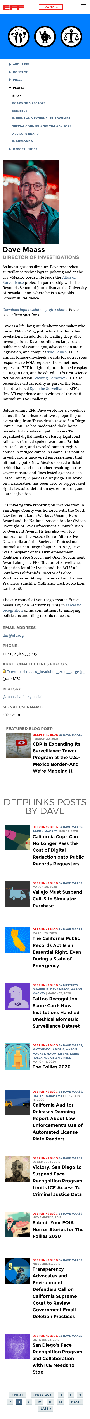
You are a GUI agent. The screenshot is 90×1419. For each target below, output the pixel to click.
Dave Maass (72, 734)
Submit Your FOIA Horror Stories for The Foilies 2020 (58, 1229)
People (19, 88)
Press (17, 80)
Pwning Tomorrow (51, 378)
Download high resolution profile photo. (35, 309)
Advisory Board (25, 133)
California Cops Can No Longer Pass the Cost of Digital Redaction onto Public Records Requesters (58, 850)
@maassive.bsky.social (22, 696)
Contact (20, 72)
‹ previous (42, 1395)
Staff (16, 95)
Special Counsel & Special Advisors (41, 126)
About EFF (21, 64)
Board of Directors (28, 103)
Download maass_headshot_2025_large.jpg (46, 671)
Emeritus (19, 110)
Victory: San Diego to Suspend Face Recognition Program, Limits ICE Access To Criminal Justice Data (58, 1180)
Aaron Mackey (45, 831)
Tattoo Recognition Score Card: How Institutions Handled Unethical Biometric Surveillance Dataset (56, 1012)
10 (39, 1402)
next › (76, 1402)
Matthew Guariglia (48, 1049)
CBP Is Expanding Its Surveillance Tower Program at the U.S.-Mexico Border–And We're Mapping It (56, 757)
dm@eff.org (13, 635)
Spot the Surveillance (48, 388)
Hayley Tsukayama (47, 1096)
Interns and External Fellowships (41, 118)
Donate (51, 6)
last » (46, 1409)
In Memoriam (22, 141)
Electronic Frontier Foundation (14, 7)
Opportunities (25, 149)
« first (17, 1395)
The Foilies (57, 352)
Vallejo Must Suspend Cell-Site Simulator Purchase (57, 898)
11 (50, 1402)
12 (60, 1402)
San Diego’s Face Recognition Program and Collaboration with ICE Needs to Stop (57, 1358)
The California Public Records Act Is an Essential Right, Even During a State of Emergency (57, 952)
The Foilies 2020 (52, 1067)
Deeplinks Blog (45, 734)
